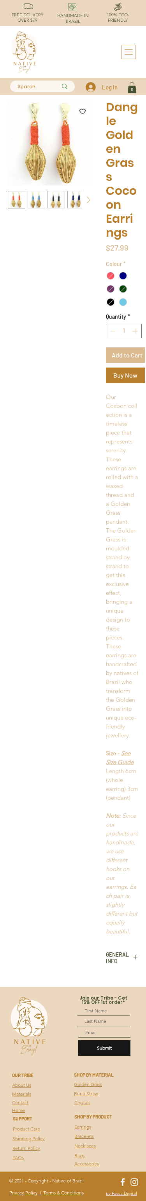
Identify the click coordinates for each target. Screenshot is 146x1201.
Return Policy (26, 1148)
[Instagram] (134, 1182)
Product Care (26, 1129)
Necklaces (85, 1146)
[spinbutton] (124, 331)
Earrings (82, 1127)
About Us (21, 1085)
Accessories (86, 1164)
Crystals (82, 1102)
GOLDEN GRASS (10, 1085)
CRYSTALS (10, 1118)
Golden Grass (88, 1084)
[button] (132, 87)
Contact (20, 1102)
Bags (79, 1155)
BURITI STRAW (10, 1101)
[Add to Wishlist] (82, 111)
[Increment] (136, 331)
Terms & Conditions (63, 1193)
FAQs (18, 1157)
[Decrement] (112, 331)
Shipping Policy (28, 1138)
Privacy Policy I (25, 1193)
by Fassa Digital (121, 1193)
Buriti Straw (86, 1093)
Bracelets (84, 1136)
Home (18, 1110)
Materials (21, 1094)
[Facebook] (123, 1182)
